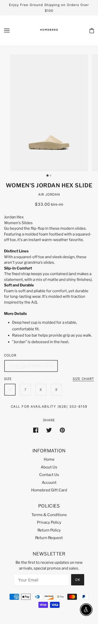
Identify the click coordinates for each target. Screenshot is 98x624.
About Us (49, 467)
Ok (77, 580)
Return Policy (49, 530)
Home (49, 459)
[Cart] (91, 30)
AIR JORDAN (49, 194)
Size (8, 379)
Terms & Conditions (49, 515)
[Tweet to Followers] (49, 430)
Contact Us (49, 474)
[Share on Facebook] (35, 430)
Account (49, 482)
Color (10, 355)
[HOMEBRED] (49, 35)
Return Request (49, 538)
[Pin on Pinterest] (62, 430)
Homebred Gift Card (49, 490)
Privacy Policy (49, 522)
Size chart (83, 379)
